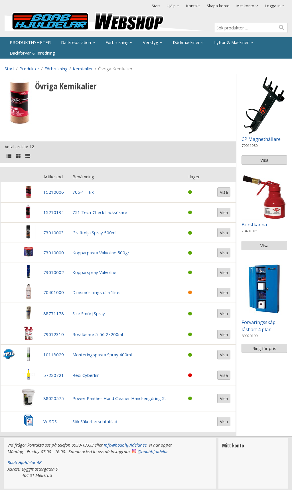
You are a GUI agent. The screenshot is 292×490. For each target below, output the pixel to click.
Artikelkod (53, 176)
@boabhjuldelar (152, 451)
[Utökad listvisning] (27, 156)
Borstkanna (254, 224)
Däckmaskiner (186, 42)
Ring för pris (264, 348)
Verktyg (150, 42)
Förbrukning (117, 42)
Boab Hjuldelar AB (24, 462)
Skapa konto (218, 5)
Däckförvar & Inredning (32, 53)
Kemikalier (83, 68)
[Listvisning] (9, 156)
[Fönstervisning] (18, 156)
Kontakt (193, 5)
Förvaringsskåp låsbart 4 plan (258, 326)
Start (156, 5)
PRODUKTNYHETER (30, 42)
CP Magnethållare (261, 139)
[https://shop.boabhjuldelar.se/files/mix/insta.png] (134, 451)
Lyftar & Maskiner (231, 42)
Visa (224, 192)
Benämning (83, 176)
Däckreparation (76, 42)
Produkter (29, 68)
